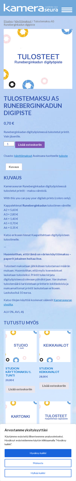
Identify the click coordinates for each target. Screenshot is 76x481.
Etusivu (8, 21)
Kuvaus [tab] (14, 166)
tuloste (63, 155)
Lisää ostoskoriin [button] (20, 389)
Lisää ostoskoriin (30, 144)
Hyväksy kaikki (38, 453)
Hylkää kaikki (38, 473)
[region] (38, 452)
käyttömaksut (23, 21)
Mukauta (38, 463)
